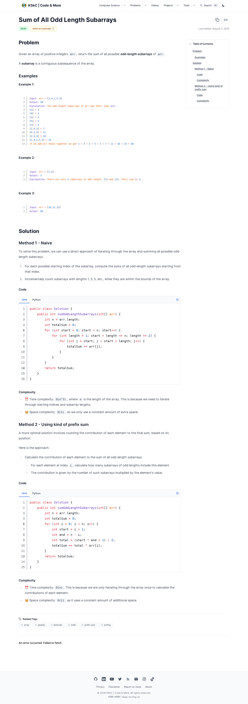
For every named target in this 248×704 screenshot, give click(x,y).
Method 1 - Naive (204, 68)
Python (36, 299)
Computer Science (109, 5)
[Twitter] (120, 679)
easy (23, 28)
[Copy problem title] (217, 19)
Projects (168, 5)
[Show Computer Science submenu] (124, 5)
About (148, 686)
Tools (186, 5)
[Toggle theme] (224, 5)
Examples (200, 57)
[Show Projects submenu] (178, 5)
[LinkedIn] (104, 679)
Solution (197, 63)
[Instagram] (144, 679)
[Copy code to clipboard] (176, 96)
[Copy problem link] (225, 19)
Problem (197, 51)
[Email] (136, 679)
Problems (135, 5)
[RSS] (128, 679)
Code (200, 74)
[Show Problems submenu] (145, 5)
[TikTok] (152, 679)
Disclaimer (114, 686)
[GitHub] (96, 679)
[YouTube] (112, 679)
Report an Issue (132, 686)
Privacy (100, 686)
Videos (155, 5)
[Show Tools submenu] (194, 5)
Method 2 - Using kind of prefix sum (209, 87)
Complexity (203, 80)
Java (24, 299)
